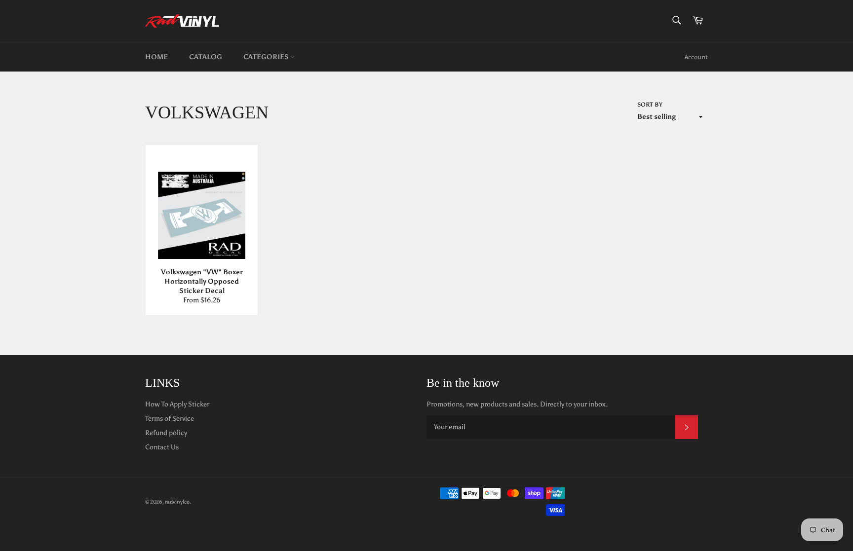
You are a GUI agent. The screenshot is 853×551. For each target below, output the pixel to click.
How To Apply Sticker (177, 404)
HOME (156, 57)
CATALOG (205, 57)
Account (696, 57)
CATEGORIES (266, 57)
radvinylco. (178, 501)
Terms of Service (169, 418)
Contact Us (162, 447)
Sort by (649, 104)
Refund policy (166, 433)
